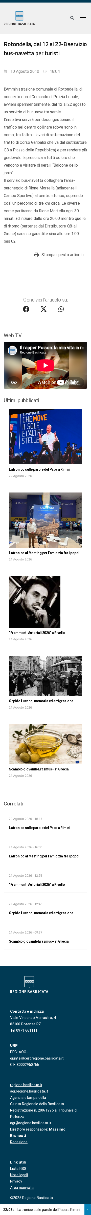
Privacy (16, 1181)
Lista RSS (18, 1168)
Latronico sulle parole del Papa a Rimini (39, 469)
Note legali (19, 1175)
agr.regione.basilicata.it (29, 1091)
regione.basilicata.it (26, 1085)
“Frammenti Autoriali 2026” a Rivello (37, 633)
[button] (83, 17)
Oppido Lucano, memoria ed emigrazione (41, 701)
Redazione (19, 1142)
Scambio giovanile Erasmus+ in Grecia (39, 769)
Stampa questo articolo (62, 254)
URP (14, 1045)
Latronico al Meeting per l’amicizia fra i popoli (44, 553)
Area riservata (22, 1187)
